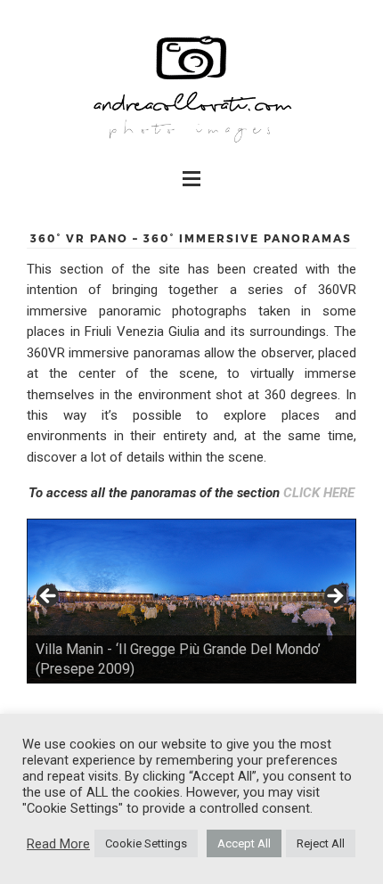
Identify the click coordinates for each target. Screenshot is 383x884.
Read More (58, 844)
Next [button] (334, 597)
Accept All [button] (244, 843)
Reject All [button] (321, 843)
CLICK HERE (318, 493)
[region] (191, 601)
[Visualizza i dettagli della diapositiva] (191, 601)
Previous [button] (49, 597)
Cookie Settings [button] (146, 843)
